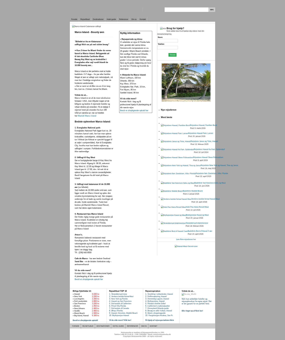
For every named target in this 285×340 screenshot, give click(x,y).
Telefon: (161, 44)
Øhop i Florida (117, 311)
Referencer (123, 19)
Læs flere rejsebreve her (186, 239)
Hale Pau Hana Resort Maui (197, 207)
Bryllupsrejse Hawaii (120, 315)
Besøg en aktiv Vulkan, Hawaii (160, 311)
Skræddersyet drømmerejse (197, 223)
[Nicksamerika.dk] (106, 7)
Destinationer (98, 19)
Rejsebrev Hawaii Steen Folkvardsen (208, 157)
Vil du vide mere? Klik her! (120, 320)
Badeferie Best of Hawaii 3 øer (200, 231)
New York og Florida (119, 299)
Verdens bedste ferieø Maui (122, 296)
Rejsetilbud (85, 19)
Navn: (160, 37)
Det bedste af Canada (120, 308)
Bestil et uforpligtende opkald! (85, 320)
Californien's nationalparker (159, 306)
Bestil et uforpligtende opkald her (89, 279)
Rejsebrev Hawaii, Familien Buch (203, 125)
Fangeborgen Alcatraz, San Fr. (161, 315)
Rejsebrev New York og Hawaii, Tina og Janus (219, 165)
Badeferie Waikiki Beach (193, 191)
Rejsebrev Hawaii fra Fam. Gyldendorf (209, 149)
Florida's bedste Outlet (157, 304)
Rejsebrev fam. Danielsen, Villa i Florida (212, 173)
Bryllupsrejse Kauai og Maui (197, 215)
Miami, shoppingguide (157, 313)
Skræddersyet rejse (119, 294)
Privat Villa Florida (118, 306)
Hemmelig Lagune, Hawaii (158, 299)
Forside (74, 19)
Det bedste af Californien (121, 304)
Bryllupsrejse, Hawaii (156, 301)
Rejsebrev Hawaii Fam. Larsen (200, 133)
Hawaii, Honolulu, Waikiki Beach (124, 313)
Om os (134, 19)
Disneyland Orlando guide (158, 308)
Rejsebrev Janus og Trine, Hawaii (204, 141)
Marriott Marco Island (87, 116)
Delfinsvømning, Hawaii (157, 296)
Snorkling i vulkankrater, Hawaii (160, 294)
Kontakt (143, 19)
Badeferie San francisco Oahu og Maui (210, 183)
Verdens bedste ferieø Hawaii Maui (205, 199)
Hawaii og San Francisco (121, 301)
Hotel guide (111, 19)
